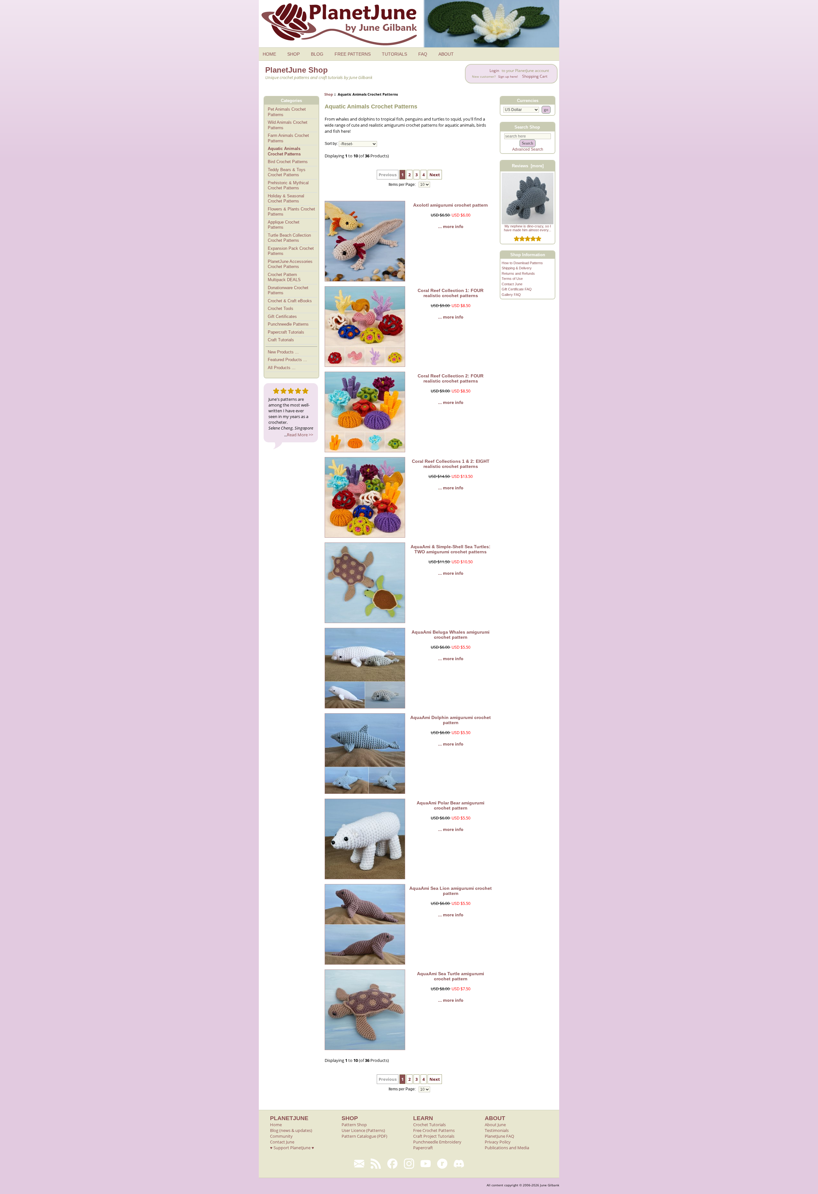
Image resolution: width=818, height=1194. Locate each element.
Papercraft (423, 1148)
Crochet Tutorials (429, 1124)
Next (434, 175)
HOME (269, 54)
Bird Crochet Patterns (288, 161)
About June (495, 1124)
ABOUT (446, 54)
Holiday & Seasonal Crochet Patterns (286, 199)
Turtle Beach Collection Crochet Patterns (289, 238)
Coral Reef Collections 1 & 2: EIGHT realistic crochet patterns (451, 464)
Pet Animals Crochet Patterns (287, 112)
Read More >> (300, 435)
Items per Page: (403, 184)
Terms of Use (512, 279)
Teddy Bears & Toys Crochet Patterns (286, 172)
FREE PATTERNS (353, 54)
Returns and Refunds (518, 273)
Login (494, 70)
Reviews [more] (528, 165)
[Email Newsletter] (359, 1163)
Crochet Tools (280, 308)
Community (281, 1136)
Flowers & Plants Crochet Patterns (291, 212)
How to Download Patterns (522, 263)
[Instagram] (409, 1163)
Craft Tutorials (281, 339)
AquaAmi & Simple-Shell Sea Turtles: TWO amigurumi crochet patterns (450, 549)
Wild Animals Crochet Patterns (287, 125)
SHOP (293, 54)
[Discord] (459, 1163)
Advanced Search (527, 149)
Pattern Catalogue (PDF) (364, 1136)
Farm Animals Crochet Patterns (288, 138)
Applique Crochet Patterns (283, 225)
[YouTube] (426, 1163)
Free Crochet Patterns (434, 1130)
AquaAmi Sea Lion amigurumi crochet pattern (450, 891)
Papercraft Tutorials (286, 332)
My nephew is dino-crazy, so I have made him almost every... (527, 228)
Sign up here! (508, 77)
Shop (328, 94)
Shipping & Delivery (517, 268)
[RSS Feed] (376, 1163)
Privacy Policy (498, 1142)
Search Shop (527, 126)
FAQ (422, 54)
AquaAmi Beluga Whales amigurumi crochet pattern (451, 634)
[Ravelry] (442, 1163)
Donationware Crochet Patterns (288, 290)
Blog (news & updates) (291, 1130)
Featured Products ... (287, 359)
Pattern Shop (354, 1124)
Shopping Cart (534, 76)
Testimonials (497, 1130)
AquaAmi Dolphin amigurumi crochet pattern (450, 720)
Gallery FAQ (511, 295)
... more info (450, 226)
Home (276, 1124)
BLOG (317, 54)
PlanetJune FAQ (499, 1136)
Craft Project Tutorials (433, 1136)
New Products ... (283, 352)
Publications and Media (507, 1148)
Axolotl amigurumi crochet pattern (450, 205)
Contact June (512, 284)
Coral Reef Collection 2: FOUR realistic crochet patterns (450, 378)
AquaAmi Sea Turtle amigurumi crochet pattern (450, 976)
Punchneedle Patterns (288, 324)
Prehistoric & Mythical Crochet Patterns (288, 185)
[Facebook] (392, 1163)
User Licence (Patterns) (363, 1130)
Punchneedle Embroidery (437, 1142)
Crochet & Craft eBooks (290, 300)
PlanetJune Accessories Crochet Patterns (290, 264)
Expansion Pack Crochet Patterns (291, 251)
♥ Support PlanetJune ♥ (292, 1148)
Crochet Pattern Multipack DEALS (284, 277)
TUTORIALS (394, 54)
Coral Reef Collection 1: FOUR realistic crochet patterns (450, 293)
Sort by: (331, 144)
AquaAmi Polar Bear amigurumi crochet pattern (450, 805)
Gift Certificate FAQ (517, 289)
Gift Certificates (282, 316)
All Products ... (282, 367)
